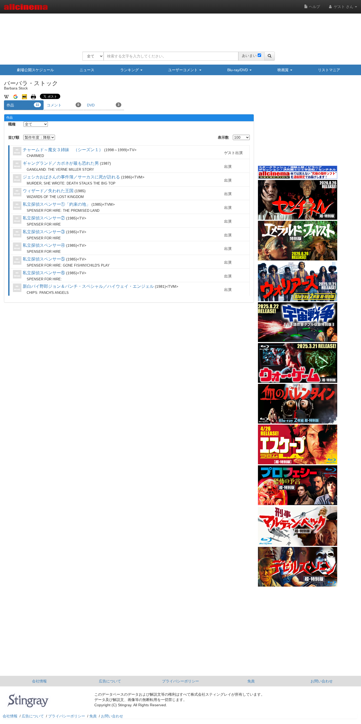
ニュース (87, 70)
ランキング (130, 70)
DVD (103, 105)
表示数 (223, 137)
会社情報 (39, 681)
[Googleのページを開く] (15, 96)
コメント (63, 105)
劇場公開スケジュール (35, 70)
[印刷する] (33, 96)
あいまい (249, 55)
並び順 (13, 137)
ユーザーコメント (183, 70)
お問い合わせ (322, 681)
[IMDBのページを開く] (24, 96)
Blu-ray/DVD (238, 70)
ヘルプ (314, 7)
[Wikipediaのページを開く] (6, 96)
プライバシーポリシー (180, 681)
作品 (23, 105)
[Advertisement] (178, 29)
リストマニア (329, 70)
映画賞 (283, 70)
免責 (251, 681)
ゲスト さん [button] (343, 7)
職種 (12, 124)
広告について (110, 681)
